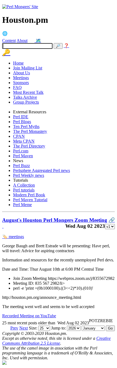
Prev (14, 328)
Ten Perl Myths (26, 126)
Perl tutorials (24, 190)
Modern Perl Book (29, 195)
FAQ (17, 87)
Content (9, 40)
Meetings (21, 77)
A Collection (24, 185)
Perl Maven (23, 155)
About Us (21, 73)
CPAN (19, 136)
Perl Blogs (22, 121)
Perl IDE (20, 116)
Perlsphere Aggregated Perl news (41, 170)
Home (18, 63)
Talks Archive (25, 97)
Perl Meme (22, 204)
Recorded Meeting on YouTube (29, 315)
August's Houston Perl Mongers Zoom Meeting (54, 220)
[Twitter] (32, 40)
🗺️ (38, 40)
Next (23, 328)
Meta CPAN (24, 141)
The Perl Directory (29, 146)
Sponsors (21, 82)
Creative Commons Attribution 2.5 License (56, 340)
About (22, 40)
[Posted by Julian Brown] (3, 226)
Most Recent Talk (28, 92)
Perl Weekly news (28, 175)
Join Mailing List (27, 68)
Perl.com (20, 151)
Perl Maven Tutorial (30, 199)
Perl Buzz (21, 165)
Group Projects (26, 102)
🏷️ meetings (13, 236)
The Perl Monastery (30, 131)
